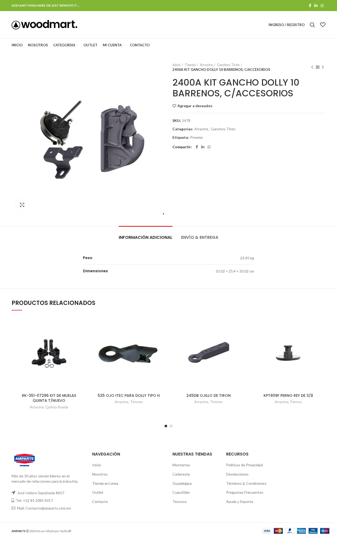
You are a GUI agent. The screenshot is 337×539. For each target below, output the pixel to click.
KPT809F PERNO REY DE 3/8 (288, 395)
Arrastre (206, 65)
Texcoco (179, 501)
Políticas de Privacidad (244, 465)
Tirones (136, 401)
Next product (322, 67)
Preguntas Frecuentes (244, 492)
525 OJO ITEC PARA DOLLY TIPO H (129, 395)
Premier (196, 137)
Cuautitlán (181, 492)
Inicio (176, 65)
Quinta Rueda (56, 407)
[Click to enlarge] (22, 204)
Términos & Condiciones (246, 483)
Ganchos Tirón (228, 65)
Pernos (296, 401)
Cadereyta (181, 474)
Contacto (100, 501)
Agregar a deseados (194, 106)
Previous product (312, 67)
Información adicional (145, 237)
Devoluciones (237, 474)
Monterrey (181, 465)
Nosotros (100, 474)
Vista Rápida (82, 336)
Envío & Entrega (199, 237)
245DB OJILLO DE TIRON (208, 395)
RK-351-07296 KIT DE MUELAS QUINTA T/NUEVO (49, 398)
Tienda (190, 65)
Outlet (97, 492)
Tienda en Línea (105, 483)
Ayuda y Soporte (239, 501)
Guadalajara (182, 483)
